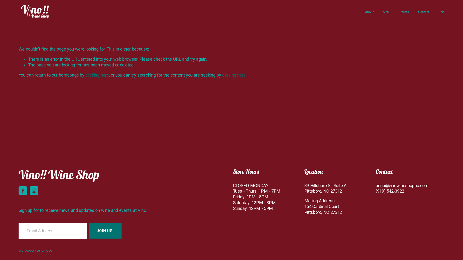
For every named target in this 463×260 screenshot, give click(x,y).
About (369, 12)
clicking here (97, 75)
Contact (423, 12)
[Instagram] (34, 190)
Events (404, 12)
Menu (386, 12)
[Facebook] (23, 190)
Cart (441, 12)
